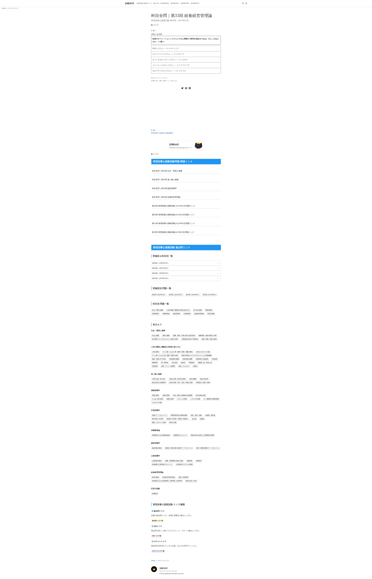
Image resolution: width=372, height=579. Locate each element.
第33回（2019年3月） (160, 278)
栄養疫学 (198, 461)
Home (4, 8)
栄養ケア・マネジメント (159, 415)
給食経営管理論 (199, 313)
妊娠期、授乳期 (210, 415)
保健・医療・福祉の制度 (209, 339)
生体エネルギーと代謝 (203, 352)
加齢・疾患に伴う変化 (159, 359)
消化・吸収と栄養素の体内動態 (182, 395)
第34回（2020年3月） (160, 273)
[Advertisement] (186, 107)
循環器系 (155, 362)
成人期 (194, 419)
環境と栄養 (172, 422)
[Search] (243, 3)
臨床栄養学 (176, 313)
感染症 (195, 366)
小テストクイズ (13, 8)
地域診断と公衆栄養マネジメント (162, 464)
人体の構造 (155, 352)
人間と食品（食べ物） (159, 379)
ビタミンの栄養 (182, 399)
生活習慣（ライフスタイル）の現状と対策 (165, 339)
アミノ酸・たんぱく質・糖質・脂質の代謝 (165, 355)
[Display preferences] (246, 3)
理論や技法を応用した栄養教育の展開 (202, 435)
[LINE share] (186, 88)
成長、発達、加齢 (196, 415)
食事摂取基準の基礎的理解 (179, 415)
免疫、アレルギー (184, 366)
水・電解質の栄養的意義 (211, 399)
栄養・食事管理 (183, 477)
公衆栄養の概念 (157, 461)
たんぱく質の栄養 (157, 399)
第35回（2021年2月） (160, 268)
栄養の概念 (155, 395)
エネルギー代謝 (157, 402)
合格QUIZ (129, 3)
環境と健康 (166, 335)
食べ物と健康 (198, 310)
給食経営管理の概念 (169, 477)
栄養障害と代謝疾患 (202, 359)
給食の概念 (155, 477)
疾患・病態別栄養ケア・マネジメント (207, 448)
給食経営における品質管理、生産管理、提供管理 (167, 481)
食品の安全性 (204, 379)
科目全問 (156, 25)
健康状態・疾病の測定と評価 (207, 335)
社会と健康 (155, 335)
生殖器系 (155, 366)
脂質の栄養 (170, 399)
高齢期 (202, 419)
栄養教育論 (166, 313)
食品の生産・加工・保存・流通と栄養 (180, 382)
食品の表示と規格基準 (159, 382)
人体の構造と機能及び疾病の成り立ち (178, 310)
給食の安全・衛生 (191, 481)
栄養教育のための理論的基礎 (161, 435)
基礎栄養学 (208, 310)
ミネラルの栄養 (195, 399)
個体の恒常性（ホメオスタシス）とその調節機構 (196, 355)
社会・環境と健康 (157, 310)
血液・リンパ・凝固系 (168, 366)
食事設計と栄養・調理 (203, 382)
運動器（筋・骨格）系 (205, 362)
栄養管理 (155, 493)
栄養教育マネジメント (180, 435)
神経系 (183, 362)
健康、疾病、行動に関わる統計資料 (184, 335)
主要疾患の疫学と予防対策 (190, 339)
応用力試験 (211, 313)
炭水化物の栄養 (200, 395)
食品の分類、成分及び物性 (177, 379)
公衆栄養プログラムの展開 (184, 464)
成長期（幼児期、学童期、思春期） (177, 419)
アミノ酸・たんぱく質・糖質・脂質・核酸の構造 (177, 352)
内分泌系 (174, 362)
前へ (154, 30)
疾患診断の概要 (174, 359)
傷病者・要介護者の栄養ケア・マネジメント (178, 448)
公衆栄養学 (187, 313)
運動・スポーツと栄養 (159, 422)
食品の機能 (192, 379)
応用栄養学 (155, 313)
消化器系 (214, 359)
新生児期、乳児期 (157, 419)
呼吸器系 (191, 362)
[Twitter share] (182, 88)
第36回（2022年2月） (160, 263)
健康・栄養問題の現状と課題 (174, 461)
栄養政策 (189, 461)
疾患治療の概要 (187, 359)
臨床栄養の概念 (157, 448)
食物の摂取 (166, 395)
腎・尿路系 (164, 362)
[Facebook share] (189, 88)
